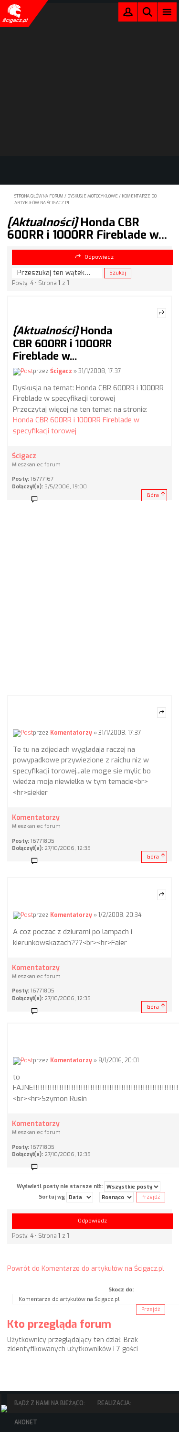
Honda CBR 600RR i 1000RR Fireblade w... (87, 228)
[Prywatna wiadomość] (37, 500)
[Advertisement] (89, 600)
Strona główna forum (38, 196)
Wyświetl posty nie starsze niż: (60, 1186)
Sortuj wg (52, 1197)
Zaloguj (127, 14)
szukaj (147, 12)
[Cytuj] (161, 313)
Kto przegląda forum (59, 1324)
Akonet (25, 1422)
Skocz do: (121, 1289)
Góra (153, 495)
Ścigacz (61, 371)
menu (167, 12)
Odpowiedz (99, 257)
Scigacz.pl (14, 13)
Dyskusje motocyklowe (92, 196)
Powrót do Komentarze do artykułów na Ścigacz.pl (85, 1268)
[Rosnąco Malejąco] (116, 1197)
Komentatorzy (71, 733)
